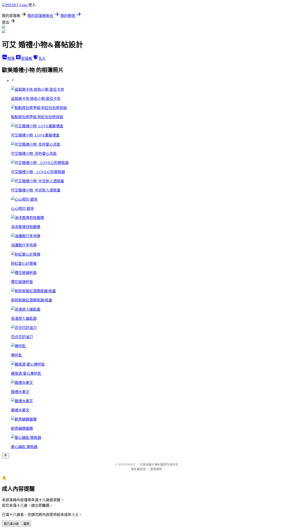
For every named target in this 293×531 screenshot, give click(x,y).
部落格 (27, 58)
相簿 (11, 58)
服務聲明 (156, 469)
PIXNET (130, 464)
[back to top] (5, 456)
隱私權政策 (138, 469)
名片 (42, 58)
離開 (26, 524)
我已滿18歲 (11, 524)
